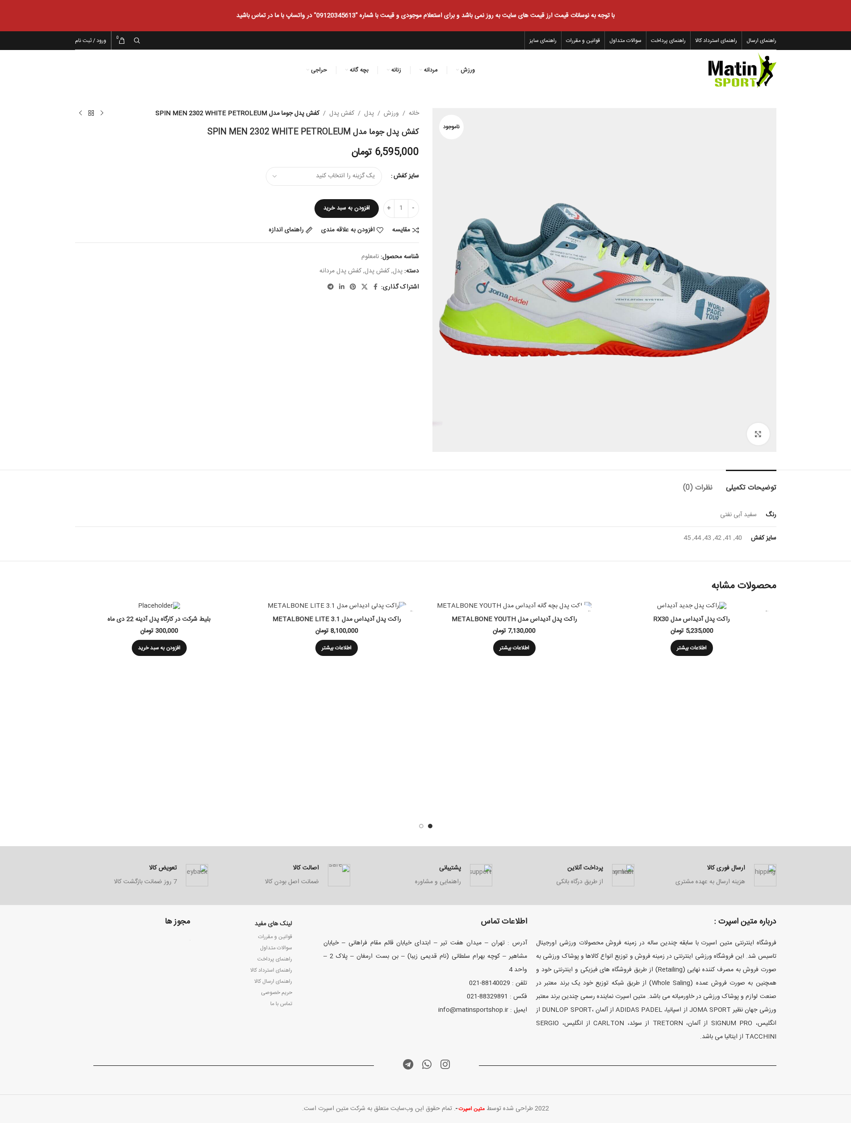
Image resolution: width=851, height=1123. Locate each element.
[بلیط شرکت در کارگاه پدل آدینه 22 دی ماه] (159, 606)
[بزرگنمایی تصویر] (758, 434)
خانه (414, 113)
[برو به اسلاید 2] (421, 826)
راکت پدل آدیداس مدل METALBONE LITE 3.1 (336, 619)
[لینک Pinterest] (353, 287)
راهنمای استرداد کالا (271, 970)
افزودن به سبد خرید (346, 208)
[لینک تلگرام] (330, 287)
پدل (369, 113)
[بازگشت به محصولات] (91, 113)
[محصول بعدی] (80, 113)
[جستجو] (137, 41)
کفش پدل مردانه (340, 271)
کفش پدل (341, 113)
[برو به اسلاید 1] (430, 826)
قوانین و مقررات (275, 936)
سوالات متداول (276, 947)
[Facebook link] (375, 287)
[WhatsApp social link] (427, 1066)
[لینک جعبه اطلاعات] (709, 875)
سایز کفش (406, 176)
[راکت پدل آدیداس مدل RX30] (692, 606)
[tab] (751, 483)
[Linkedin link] (341, 287)
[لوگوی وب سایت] (742, 70)
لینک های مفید (273, 923)
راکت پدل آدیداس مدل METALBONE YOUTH (514, 619)
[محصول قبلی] (101, 113)
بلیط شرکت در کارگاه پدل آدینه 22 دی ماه (159, 619)
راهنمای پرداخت (274, 959)
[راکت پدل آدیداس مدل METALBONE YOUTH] (514, 606)
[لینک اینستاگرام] (445, 1066)
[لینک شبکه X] (364, 287)
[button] (159, 648)
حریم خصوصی (276, 992)
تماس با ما (281, 1003)
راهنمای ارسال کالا (273, 981)
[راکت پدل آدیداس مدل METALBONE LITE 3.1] (336, 606)
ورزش (391, 113)
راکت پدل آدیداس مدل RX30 (692, 619)
